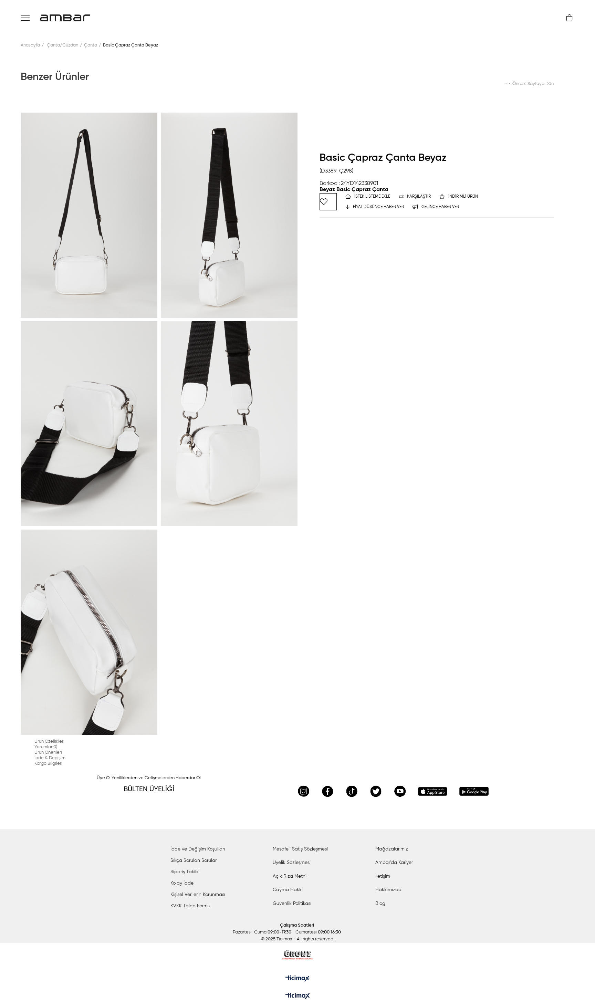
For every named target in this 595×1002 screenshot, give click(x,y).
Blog (380, 903)
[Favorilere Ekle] (328, 201)
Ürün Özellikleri (49, 741)
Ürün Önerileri (48, 752)
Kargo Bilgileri (48, 763)
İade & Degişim (49, 758)
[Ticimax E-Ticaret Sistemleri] (297, 996)
